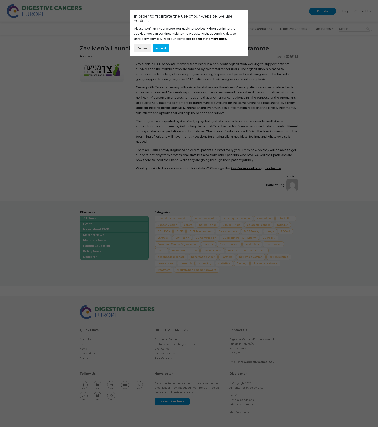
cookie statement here (209, 39)
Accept (161, 48)
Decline (142, 48)
